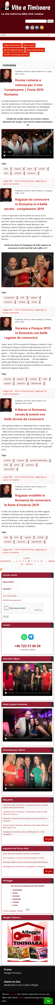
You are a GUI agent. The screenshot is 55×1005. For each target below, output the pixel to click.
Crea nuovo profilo (10, 596)
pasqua (20, 379)
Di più (48, 839)
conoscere (32, 173)
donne (29, 169)
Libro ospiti (29, 45)
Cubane (16, 902)
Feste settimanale (35, 49)
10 (41, 561)
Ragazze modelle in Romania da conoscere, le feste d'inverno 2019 (27, 500)
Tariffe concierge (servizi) (16, 54)
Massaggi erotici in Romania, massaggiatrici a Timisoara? (24, 866)
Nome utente (9, 582)
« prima (26, 558)
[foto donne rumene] (27, 286)
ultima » (29, 564)
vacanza (7, 379)
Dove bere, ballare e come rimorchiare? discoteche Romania (25, 862)
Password (7, 589)
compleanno (9, 297)
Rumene (16, 896)
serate (34, 302)
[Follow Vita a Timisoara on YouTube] (32, 27)
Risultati (20, 911)
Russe (15, 893)
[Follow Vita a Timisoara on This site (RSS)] (42, 27)
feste (6, 173)
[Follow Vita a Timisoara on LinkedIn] (37, 27)
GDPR (21, 997)
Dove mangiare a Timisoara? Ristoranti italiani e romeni (23, 858)
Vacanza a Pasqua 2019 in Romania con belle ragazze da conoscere (27, 333)
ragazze (17, 169)
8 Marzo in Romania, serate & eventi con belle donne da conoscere (25, 414)
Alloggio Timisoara (12, 972)
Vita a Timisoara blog (24, 181)
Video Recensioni (12, 45)
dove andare (9, 469)
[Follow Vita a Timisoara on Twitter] (27, 27)
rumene (42, 169)
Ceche (15, 905)
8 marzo (7, 460)
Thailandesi (17, 890)
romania (17, 173)
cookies (13, 994)
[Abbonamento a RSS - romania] (1, 569)
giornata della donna (38, 460)
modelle (40, 537)
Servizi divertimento (14, 49)
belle (6, 169)
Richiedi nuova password (12, 600)
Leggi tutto (8, 181)
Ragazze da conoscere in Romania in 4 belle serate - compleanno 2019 (26, 204)
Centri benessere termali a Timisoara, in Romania (21, 853)
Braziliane (17, 899)
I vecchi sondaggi (9, 911)
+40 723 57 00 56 (27, 646)
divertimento (36, 383)
